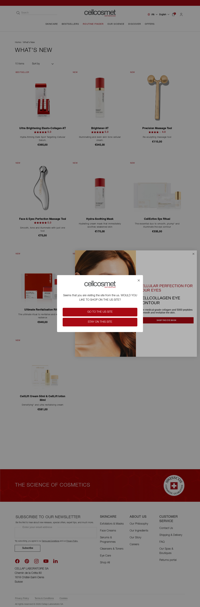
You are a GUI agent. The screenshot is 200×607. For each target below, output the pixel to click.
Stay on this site (100, 322)
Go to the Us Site (100, 312)
